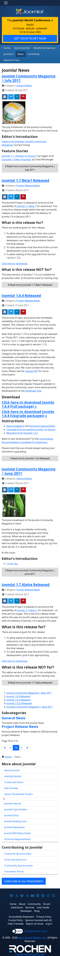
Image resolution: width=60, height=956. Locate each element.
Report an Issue (34, 923)
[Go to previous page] (10, 747)
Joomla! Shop (11, 815)
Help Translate (16, 923)
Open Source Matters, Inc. (32, 937)
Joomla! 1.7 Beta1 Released (25, 180)
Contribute (34, 54)
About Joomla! (22, 48)
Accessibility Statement (21, 916)
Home (7, 48)
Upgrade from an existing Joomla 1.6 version (30, 429)
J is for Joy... (12, 563)
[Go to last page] (27, 747)
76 (16, 747)
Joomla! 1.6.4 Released (21, 295)
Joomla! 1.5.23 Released (19, 703)
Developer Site (33, 390)
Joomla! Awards (12, 803)
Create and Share (13, 782)
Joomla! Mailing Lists (15, 821)
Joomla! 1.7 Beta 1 (26, 206)
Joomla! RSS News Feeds (17, 833)
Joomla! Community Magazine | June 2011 (28, 471)
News (21, 54)
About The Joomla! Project (18, 794)
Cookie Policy (15, 920)
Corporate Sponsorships (17, 853)
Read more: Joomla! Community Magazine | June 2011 (30, 572)
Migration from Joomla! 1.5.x (22, 433)
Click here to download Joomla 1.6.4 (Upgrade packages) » (28, 413)
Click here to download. (15, 263)
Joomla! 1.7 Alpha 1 (27, 610)
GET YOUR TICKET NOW (30, 38)
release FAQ (31, 371)
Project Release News (28, 185)
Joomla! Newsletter (14, 827)
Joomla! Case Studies (15, 809)
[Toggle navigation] (6, 3)
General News (24, 85)
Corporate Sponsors (15, 859)
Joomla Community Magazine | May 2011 (29, 692)
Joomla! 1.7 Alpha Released (26, 584)
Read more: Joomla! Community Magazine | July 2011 (30, 168)
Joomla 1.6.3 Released (18, 696)
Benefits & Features (44, 48)
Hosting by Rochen (30, 954)
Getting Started (12, 776)
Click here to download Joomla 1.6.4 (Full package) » (28, 404)
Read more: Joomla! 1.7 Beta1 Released (30, 284)
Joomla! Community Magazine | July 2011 (28, 78)
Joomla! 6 (9, 54)
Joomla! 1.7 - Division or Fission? (19, 156)
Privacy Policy (43, 916)
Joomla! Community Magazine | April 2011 (29, 706)
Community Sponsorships (18, 865)
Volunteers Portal (14, 871)
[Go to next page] (21, 747)
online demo (46, 438)
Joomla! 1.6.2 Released (18, 699)
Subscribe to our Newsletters (23, 881)
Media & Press (12, 60)
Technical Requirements (17, 839)
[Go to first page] (5, 747)
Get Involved (11, 788)
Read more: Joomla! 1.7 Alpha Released (30, 682)
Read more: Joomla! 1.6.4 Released (31, 458)
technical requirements (42, 426)
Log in (49, 923)
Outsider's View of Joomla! (16, 159)
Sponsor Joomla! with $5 (38, 920)
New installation (15, 426)
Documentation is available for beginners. (25, 442)
